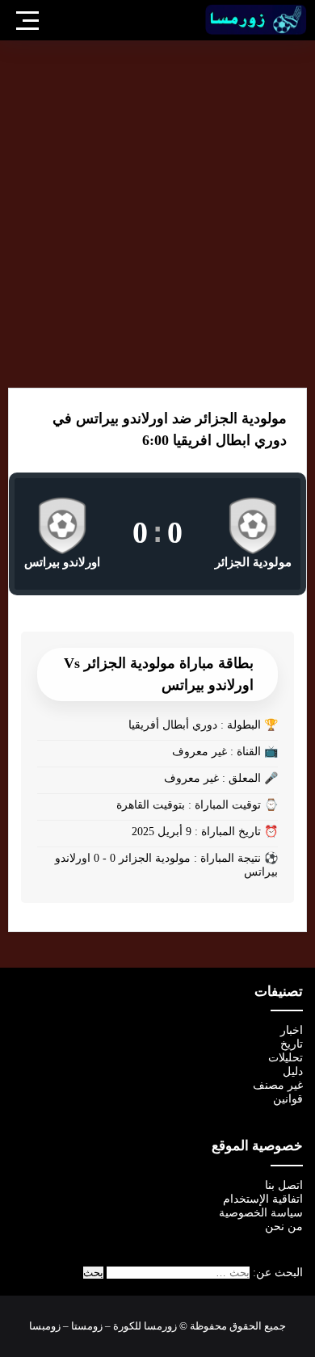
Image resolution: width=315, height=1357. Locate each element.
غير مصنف (278, 1085)
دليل (293, 1071)
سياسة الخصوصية (261, 1213)
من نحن (284, 1226)
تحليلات (285, 1058)
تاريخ (291, 1044)
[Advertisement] (157, 214)
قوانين (288, 1099)
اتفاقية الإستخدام (263, 1199)
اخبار (291, 1030)
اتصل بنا (284, 1185)
